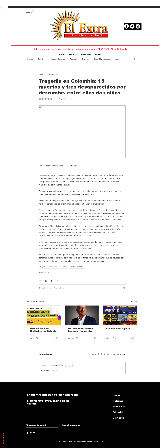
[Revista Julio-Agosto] (120, 315)
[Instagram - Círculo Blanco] (138, 26)
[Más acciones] (124, 74)
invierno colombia (77, 267)
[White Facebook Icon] (27, 432)
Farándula (73, 59)
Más (116, 59)
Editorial (117, 412)
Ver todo (134, 301)
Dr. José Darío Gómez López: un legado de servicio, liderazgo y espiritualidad (80, 329)
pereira (64, 267)
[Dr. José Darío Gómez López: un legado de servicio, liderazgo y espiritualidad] (82, 315)
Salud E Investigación (102, 59)
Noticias (117, 401)
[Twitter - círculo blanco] (132, 26)
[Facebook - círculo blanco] (126, 26)
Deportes (85, 59)
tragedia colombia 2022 (49, 267)
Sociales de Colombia (56, 59)
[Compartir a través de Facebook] (40, 281)
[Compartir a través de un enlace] (57, 281)
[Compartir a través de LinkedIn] (51, 281)
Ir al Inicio (4, 438)
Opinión (41, 59)
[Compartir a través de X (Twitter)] (46, 281)
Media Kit (118, 406)
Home (116, 395)
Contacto (118, 417)
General (30, 59)
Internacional (44, 273)
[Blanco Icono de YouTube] (33, 432)
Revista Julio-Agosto (118, 328)
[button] (134, 59)
